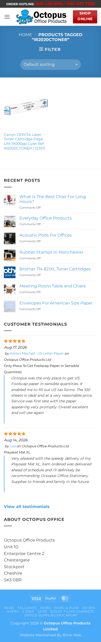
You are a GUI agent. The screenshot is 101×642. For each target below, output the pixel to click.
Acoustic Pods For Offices (45, 235)
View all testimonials (27, 506)
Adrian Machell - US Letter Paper (37, 353)
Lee (13, 446)
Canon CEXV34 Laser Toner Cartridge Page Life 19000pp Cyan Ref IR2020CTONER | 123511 (24, 141)
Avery (13, 611)
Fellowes (27, 608)
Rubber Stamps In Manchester (51, 252)
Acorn (88, 608)
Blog (9, 608)
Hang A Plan (66, 608)
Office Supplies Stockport (51, 615)
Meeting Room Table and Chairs (52, 286)
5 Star (28, 611)
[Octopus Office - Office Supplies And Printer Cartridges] (41, 17)
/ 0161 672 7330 (79, 3)
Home (25, 34)
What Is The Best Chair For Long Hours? (52, 199)
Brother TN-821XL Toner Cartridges (55, 269)
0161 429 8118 (49, 3)
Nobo (45, 608)
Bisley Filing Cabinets (72, 611)
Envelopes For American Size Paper (55, 303)
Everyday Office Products (45, 218)
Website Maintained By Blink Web (50, 635)
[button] (7, 16)
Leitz (42, 611)
